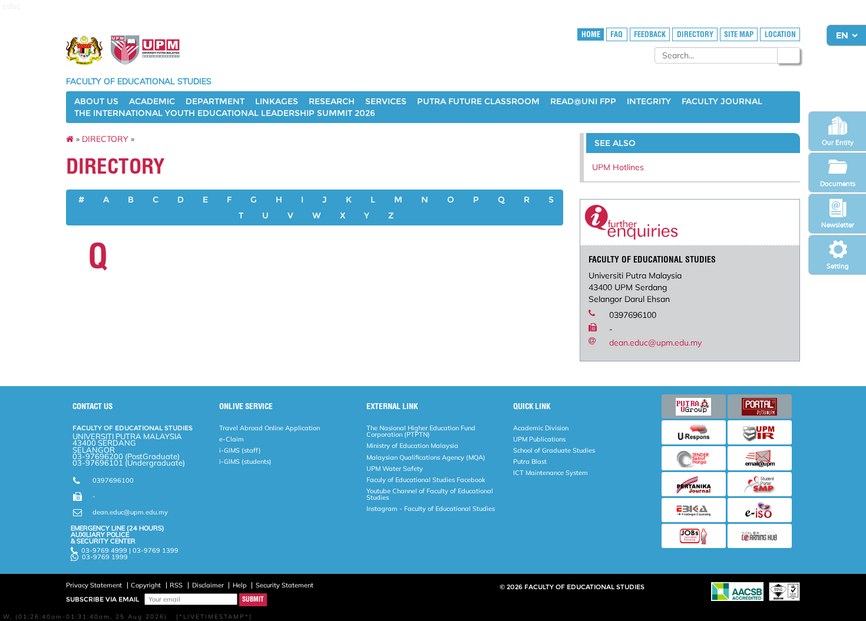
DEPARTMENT (215, 101)
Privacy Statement (94, 585)
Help (240, 585)
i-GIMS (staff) (240, 450)
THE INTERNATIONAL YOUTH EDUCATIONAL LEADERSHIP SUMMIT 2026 (224, 113)
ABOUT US (96, 101)
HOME (590, 34)
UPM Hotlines (618, 167)
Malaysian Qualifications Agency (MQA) (425, 457)
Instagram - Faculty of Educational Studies (430, 508)
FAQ (616, 34)
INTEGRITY (649, 101)
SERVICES (385, 101)
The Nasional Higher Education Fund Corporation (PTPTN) (420, 431)
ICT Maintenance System (550, 473)
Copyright (146, 585)
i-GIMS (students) (245, 461)
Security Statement (284, 585)
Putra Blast (530, 461)
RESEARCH (332, 101)
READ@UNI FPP (583, 101)
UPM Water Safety (394, 468)
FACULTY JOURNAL (722, 101)
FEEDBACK (650, 34)
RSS (176, 585)
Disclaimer (208, 585)
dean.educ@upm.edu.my (655, 342)
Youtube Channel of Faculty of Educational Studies (429, 494)
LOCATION (780, 34)
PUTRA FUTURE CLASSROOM (478, 101)
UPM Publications (539, 439)
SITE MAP (738, 34)
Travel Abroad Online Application (269, 428)
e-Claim (231, 439)
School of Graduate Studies (554, 450)
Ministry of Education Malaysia (412, 445)
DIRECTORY (695, 34)
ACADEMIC (152, 101)
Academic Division (540, 428)
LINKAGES (276, 101)
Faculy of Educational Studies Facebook (425, 480)
